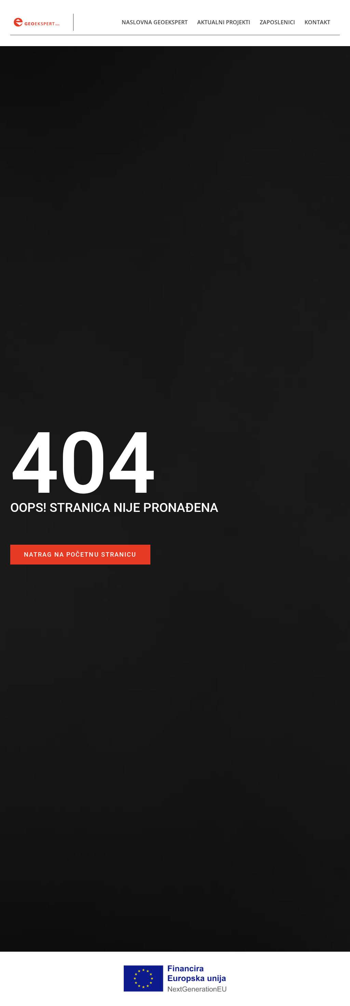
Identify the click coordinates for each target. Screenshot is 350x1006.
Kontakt (317, 22)
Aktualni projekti (223, 22)
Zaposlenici (277, 22)
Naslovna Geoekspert (155, 22)
